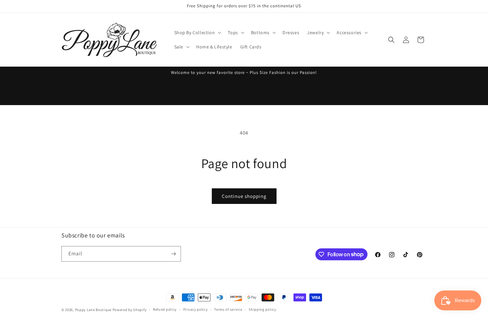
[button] (197, 32)
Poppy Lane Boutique (93, 309)
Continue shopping (244, 196)
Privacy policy (195, 309)
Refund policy (165, 309)
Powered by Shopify (130, 309)
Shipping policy (262, 309)
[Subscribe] (173, 254)
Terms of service (228, 309)
